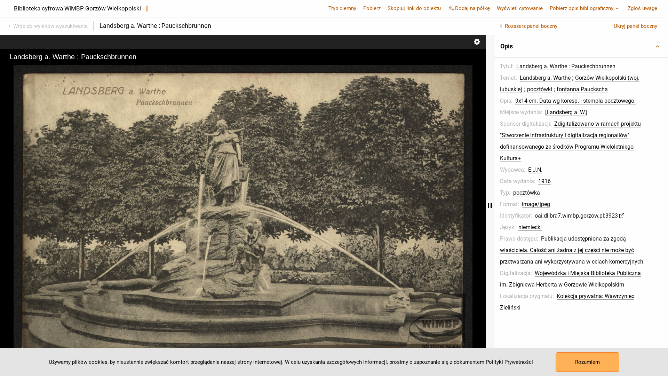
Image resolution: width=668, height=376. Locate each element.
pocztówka (526, 192)
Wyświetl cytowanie (520, 8)
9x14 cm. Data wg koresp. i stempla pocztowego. (575, 100)
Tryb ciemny (342, 8)
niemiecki (530, 227)
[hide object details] (490, 205)
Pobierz (372, 8)
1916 (544, 181)
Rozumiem (587, 362)
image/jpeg (536, 204)
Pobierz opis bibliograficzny (581, 8)
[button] (581, 46)
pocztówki (539, 89)
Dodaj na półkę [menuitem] (472, 8)
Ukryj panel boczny (635, 26)
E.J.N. (535, 169)
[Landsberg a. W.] (566, 112)
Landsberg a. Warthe (545, 78)
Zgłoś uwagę (642, 8)
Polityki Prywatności (509, 362)
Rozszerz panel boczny (531, 26)
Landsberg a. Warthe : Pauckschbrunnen (565, 66)
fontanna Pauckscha (582, 89)
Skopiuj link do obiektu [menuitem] (414, 8)
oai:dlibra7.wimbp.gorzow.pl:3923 (576, 215)
